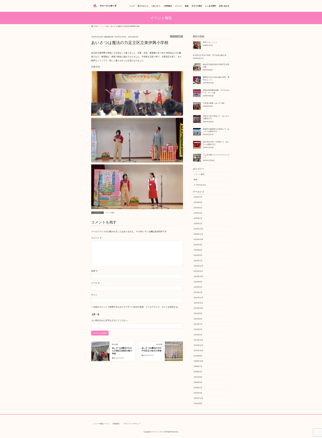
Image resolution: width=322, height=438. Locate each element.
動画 (195, 180)
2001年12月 (198, 398)
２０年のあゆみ (200, 185)
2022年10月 (198, 308)
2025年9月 (198, 202)
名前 (94, 271)
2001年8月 (198, 403)
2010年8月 (198, 356)
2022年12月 (198, 298)
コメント (96, 238)
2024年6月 (198, 250)
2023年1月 (198, 292)
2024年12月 (198, 229)
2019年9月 (198, 335)
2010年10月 (198, 350)
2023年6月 (198, 287)
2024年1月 (198, 261)
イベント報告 (176, 36)
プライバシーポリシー (132, 424)
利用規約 (116, 424)
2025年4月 (198, 213)
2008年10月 (198, 361)
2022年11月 (198, 303)
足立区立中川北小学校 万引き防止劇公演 (209, 55)
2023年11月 (198, 271)
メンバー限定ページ (101, 424)
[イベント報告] (100, 351)
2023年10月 (198, 276)
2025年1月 (198, 224)
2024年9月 (198, 245)
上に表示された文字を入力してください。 (110, 320)
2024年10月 (198, 239)
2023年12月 (198, 266)
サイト (94, 295)
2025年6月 (198, 208)
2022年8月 (198, 319)
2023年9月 (198, 282)
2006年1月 (198, 388)
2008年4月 (198, 372)
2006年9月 (198, 382)
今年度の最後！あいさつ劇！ (214, 103)
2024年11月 (198, 234)
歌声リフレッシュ (210, 42)
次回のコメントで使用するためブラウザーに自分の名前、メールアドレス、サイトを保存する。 (136, 307)
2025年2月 (198, 218)
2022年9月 (198, 313)
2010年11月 (198, 345)
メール (95, 283)
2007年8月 (198, 377)
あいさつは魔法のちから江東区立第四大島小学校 (122, 351)
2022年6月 (198, 329)
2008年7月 (198, 366)
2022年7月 (198, 324)
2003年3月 (198, 393)
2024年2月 (198, 255)
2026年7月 (198, 197)
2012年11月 (198, 340)
